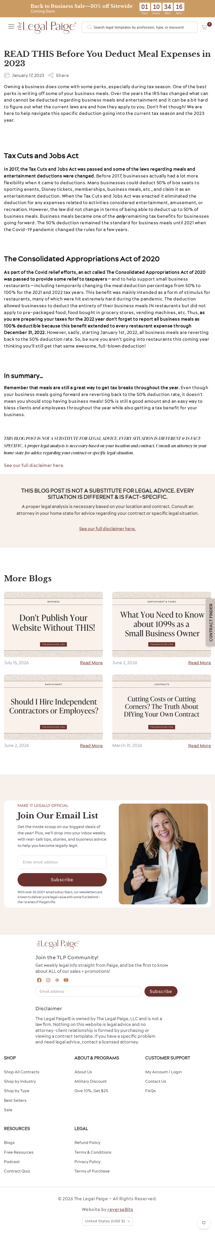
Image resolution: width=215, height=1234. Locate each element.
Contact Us (155, 1081)
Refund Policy (87, 1142)
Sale (8, 1109)
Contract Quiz (17, 1171)
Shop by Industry (20, 1081)
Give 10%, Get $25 (91, 1090)
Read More (91, 663)
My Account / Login (163, 1071)
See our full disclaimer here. (34, 465)
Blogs (9, 1142)
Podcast (12, 1161)
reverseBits (120, 1209)
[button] (204, 27)
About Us (83, 1071)
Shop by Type (16, 1090)
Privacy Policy (87, 1161)
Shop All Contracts (21, 1071)
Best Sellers (15, 1100)
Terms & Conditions (92, 1152)
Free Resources (19, 1152)
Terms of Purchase (92, 1171)
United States (105, 1221)
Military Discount (90, 1081)
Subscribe (62, 879)
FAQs (150, 1090)
